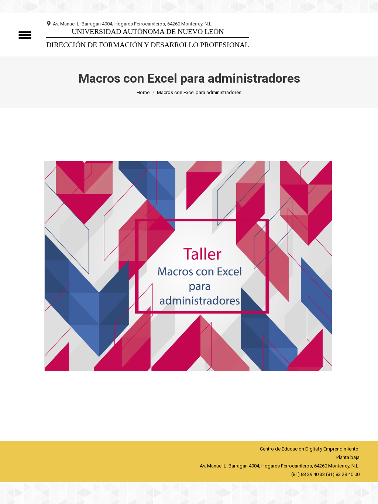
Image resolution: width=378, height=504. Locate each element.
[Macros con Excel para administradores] (189, 272)
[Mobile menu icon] (24, 35)
